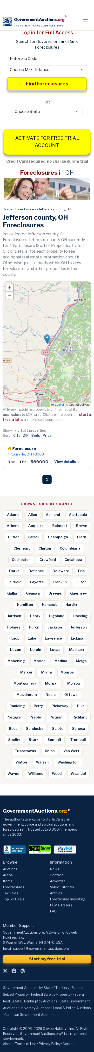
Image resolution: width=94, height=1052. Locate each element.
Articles (56, 893)
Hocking (80, 616)
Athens (13, 526)
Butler (13, 537)
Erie (81, 571)
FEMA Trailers (61, 905)
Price (47, 435)
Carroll (33, 537)
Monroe (67, 672)
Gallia (12, 593)
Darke (14, 571)
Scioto (57, 728)
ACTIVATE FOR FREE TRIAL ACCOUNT (47, 141)
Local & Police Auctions (72, 1008)
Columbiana (70, 548)
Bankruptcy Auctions (40, 1001)
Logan (15, 650)
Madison (76, 650)
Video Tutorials (62, 887)
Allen (32, 515)
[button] (47, 339)
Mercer (26, 672)
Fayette (37, 582)
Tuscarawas (25, 751)
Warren (42, 762)
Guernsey (78, 593)
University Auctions (35, 1008)
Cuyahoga (73, 560)
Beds (35, 435)
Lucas (55, 650)
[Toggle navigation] (85, 21)
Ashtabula (78, 515)
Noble (51, 695)
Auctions (10, 869)
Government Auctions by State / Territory (36, 988)
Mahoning (16, 661)
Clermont (21, 548)
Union (50, 751)
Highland (56, 616)
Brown (81, 526)
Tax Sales (10, 893)
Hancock (49, 605)
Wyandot (79, 773)
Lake (32, 638)
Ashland (53, 515)
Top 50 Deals (13, 899)
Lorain (35, 650)
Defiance (36, 571)
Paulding (17, 706)
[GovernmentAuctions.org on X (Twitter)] (5, 971)
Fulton (81, 582)
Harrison (14, 616)
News (54, 869)
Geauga (33, 593)
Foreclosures (25, 209)
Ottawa (71, 695)
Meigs (81, 661)
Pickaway (60, 706)
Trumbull (78, 740)
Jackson (55, 627)
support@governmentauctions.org (41, 948)
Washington (68, 762)
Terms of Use (25, 1044)
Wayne (13, 773)
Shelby (14, 740)
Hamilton (25, 605)
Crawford (48, 560)
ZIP (26, 435)
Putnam (57, 717)
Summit (54, 740)
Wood (57, 773)
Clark (81, 537)
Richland (80, 717)
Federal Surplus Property (50, 994)
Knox (14, 638)
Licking (77, 638)
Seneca (78, 728)
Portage (14, 717)
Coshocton (21, 560)
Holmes (13, 627)
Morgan (52, 683)
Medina (60, 661)
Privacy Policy (49, 1044)
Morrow (74, 683)
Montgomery (24, 683)
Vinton (21, 762)
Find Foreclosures (47, 84)
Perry (38, 706)
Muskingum (26, 695)
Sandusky (34, 728)
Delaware (61, 571)
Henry (35, 616)
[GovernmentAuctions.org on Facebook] (14, 971)
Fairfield (14, 582)
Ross (13, 728)
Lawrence (53, 638)
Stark (34, 740)
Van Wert (71, 751)
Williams (35, 773)
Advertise (58, 881)
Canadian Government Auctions (29, 1015)
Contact (56, 875)
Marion (40, 661)
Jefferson (79, 627)
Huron (34, 627)
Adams (13, 515)
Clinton (45, 548)
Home (8, 209)
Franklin (60, 582)
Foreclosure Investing (67, 899)
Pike (81, 706)
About (8, 1044)
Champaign (58, 537)
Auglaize (36, 526)
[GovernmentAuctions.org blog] (22, 971)
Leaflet (59, 404)
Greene (54, 593)
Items (8, 881)
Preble (35, 717)
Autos (8, 875)
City (16, 435)
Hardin (71, 605)
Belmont (59, 526)
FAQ (53, 911)
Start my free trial (47, 959)
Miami (46, 672)
